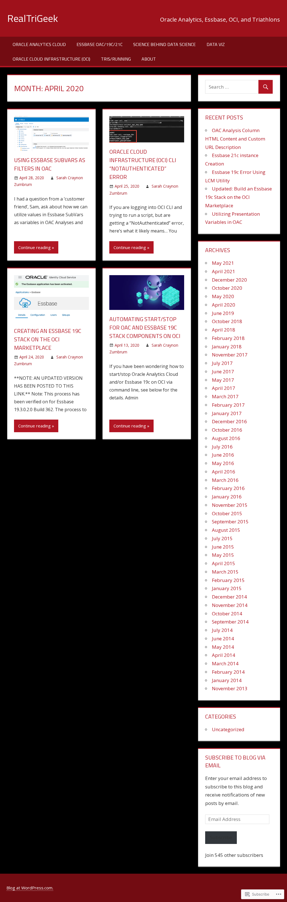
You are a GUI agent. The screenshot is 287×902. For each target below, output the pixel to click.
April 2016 (223, 471)
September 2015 (230, 521)
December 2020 (229, 280)
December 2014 (229, 596)
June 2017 (223, 371)
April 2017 (223, 388)
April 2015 (223, 563)
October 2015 (227, 513)
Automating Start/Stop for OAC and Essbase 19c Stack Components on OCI (144, 327)
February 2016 (228, 488)
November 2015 (229, 505)
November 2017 (229, 354)
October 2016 (227, 430)
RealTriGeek (32, 18)
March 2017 (225, 396)
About (149, 59)
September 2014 (230, 621)
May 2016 (223, 463)
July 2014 (222, 630)
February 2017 (228, 405)
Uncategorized (228, 729)
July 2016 (222, 446)
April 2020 (223, 305)
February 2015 (228, 580)
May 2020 (223, 296)
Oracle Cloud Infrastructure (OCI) (51, 59)
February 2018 (228, 338)
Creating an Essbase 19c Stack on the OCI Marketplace (47, 339)
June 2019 (223, 313)
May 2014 (223, 647)
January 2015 (227, 588)
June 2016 (223, 455)
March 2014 (225, 663)
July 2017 (222, 363)
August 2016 (226, 438)
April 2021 (223, 271)
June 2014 (223, 638)
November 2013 (229, 688)
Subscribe (221, 837)
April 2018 (223, 329)
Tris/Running (116, 59)
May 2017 (223, 380)
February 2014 (228, 672)
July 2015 (222, 538)
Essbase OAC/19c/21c (99, 44)
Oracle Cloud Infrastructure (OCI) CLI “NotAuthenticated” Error (142, 164)
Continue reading (34, 247)
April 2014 (223, 655)
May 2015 (223, 555)
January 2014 (227, 680)
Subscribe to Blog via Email (235, 761)
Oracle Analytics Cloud (39, 44)
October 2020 (227, 288)
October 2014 (227, 613)
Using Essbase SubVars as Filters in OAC (49, 164)
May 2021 (223, 263)
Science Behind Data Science (164, 44)
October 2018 (227, 321)
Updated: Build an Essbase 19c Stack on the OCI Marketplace (238, 197)
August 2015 (226, 530)
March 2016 (225, 480)
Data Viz (216, 44)
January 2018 (227, 346)
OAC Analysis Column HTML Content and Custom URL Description (235, 138)
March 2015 (225, 572)
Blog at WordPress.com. (29, 888)
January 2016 (227, 496)
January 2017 (227, 413)
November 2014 (229, 605)
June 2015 (223, 547)
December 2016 (229, 421)
